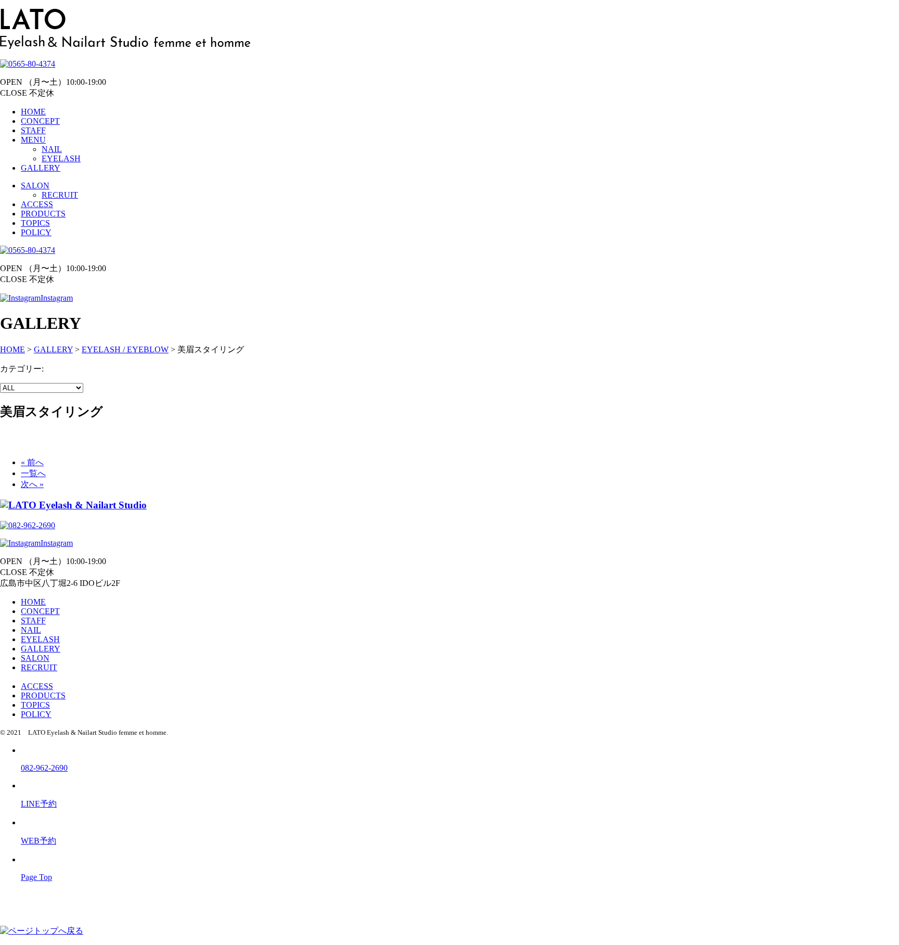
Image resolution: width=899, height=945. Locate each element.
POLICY (36, 232)
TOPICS (35, 223)
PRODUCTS (43, 213)
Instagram (57, 297)
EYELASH (61, 158)
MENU (33, 139)
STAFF (33, 130)
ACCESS (37, 204)
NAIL (52, 149)
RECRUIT (60, 194)
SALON (35, 185)
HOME (33, 111)
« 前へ (32, 462)
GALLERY (40, 167)
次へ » (32, 484)
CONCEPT (40, 121)
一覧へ (33, 473)
